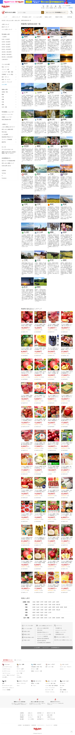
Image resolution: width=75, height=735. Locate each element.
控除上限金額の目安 (6, 119)
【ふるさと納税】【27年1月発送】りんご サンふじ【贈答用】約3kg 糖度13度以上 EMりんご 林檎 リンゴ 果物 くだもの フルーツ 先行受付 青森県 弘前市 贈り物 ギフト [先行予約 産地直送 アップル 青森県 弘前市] (27, 491)
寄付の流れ (4, 132)
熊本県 (45, 617)
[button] (47, 6)
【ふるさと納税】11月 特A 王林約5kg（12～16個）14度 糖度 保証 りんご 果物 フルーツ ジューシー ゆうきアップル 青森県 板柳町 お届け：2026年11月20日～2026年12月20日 (40, 467)
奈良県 (53, 609)
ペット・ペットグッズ (50, 687)
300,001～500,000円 (6, 54)
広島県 (45, 612)
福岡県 (34, 617)
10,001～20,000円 (6, 41)
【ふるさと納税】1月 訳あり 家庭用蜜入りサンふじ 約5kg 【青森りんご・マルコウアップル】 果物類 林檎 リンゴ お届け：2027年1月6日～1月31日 (53, 491)
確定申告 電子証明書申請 (43, 638)
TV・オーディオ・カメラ (7, 685)
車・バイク (33, 685)
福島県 (57, 601)
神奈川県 (58, 604)
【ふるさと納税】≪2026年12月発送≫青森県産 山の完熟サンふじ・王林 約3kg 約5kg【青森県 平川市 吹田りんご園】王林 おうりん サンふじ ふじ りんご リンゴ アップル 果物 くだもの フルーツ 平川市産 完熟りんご (53, 585)
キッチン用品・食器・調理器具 (52, 685)
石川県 (41, 607)
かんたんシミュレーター (7, 114)
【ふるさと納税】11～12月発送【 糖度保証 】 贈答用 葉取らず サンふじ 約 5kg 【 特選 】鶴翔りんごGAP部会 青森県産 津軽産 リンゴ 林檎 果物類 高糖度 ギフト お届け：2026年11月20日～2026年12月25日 (53, 420)
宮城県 (45, 601)
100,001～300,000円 (6, 52)
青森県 (37, 601)
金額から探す (27, 631)
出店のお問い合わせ (6, 165)
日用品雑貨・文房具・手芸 (36, 666)
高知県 (45, 615)
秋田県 (49, 601)
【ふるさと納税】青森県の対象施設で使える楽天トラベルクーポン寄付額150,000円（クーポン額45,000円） (53, 467)
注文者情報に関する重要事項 (44, 642)
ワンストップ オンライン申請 (44, 634)
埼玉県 (45, 604)
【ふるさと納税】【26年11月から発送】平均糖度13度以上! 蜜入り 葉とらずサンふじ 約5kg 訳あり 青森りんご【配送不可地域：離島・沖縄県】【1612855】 (53, 538)
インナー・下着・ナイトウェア (8, 675)
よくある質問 (5, 134)
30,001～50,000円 (6, 46)
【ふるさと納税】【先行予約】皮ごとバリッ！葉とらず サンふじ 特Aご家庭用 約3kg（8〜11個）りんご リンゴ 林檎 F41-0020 (27, 372)
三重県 (34, 609)
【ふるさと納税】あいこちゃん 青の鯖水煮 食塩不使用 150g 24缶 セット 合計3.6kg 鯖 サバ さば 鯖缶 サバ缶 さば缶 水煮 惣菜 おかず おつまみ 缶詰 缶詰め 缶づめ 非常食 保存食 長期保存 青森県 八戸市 (53, 348)
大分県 (49, 617)
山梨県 (49, 607)
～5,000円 (4, 36)
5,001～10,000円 (6, 39)
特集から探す (27, 640)
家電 (3, 683)
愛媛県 (41, 615)
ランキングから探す (28, 625)
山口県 (49, 612)
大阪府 (45, 609)
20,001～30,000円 (6, 44)
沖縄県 (62, 617)
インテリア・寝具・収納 (7, 71)
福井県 (45, 607)
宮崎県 (53, 617)
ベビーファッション (6, 673)
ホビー (61, 687)
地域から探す (17, 20)
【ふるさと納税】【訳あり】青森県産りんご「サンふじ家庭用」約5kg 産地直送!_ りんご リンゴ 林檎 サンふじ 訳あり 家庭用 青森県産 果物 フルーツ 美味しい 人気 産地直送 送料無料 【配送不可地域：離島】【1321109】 (53, 514)
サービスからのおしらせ (7, 149)
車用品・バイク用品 (35, 683)
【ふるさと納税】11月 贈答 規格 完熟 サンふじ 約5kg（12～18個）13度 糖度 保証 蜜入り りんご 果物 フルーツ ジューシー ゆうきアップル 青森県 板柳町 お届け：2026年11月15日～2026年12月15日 (67, 420)
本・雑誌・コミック (64, 691)
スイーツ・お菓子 (20, 668)
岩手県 (41, 601)
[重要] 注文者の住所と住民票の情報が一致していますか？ (9, 152)
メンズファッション (6, 668)
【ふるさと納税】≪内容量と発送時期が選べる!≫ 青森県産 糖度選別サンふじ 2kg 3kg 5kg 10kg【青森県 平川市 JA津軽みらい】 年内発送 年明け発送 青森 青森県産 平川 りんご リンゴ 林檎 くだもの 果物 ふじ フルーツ (27, 443)
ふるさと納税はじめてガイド (8, 126)
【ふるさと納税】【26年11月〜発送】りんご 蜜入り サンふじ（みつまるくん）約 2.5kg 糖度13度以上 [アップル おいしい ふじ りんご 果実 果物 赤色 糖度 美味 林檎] (40, 420)
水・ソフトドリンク (21, 671)
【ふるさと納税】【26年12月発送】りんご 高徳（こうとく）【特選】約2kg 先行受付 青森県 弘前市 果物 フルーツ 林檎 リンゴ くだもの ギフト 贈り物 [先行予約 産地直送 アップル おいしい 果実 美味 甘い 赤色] (40, 348)
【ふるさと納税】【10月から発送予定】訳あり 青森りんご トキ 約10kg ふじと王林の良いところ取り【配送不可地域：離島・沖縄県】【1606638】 (40, 491)
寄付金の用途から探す (29, 637)
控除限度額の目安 (60, 634)
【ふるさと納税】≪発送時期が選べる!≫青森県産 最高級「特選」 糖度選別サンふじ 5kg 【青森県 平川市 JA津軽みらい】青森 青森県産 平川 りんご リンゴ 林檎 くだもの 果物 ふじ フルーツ (27, 396)
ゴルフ (18, 685)
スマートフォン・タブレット (8, 687)
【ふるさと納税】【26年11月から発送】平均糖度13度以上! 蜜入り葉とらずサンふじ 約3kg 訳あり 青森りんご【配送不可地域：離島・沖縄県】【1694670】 (40, 562)
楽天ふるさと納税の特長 (7, 129)
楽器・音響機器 (63, 689)
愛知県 (65, 607)
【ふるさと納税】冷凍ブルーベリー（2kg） (40, 514)
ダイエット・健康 (34, 668)
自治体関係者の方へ (55, 647)
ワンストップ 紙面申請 (42, 636)
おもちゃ (62, 668)
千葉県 (49, 604)
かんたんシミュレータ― (61, 630)
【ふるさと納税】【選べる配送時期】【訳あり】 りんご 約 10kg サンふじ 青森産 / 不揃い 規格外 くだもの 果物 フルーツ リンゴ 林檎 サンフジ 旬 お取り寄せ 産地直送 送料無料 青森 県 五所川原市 (40, 585)
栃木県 (37, 604)
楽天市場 (3, 20)
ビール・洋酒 (19, 673)
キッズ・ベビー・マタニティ (65, 666)
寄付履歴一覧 (59, 628)
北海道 (34, 601)
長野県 (53, 607)
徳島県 (34, 615)
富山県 (37, 607)
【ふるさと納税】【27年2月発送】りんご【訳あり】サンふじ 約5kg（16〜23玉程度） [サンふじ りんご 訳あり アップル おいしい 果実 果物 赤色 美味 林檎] (40, 372)
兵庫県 (49, 609)
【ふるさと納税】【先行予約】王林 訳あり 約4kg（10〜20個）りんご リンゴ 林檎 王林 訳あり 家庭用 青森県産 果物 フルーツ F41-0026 (27, 348)
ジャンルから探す (28, 628)
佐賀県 (37, 617)
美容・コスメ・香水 (49, 666)
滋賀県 (37, 609)
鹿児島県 (58, 617)
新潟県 (34, 607)
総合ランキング (5, 26)
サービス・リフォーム (50, 691)
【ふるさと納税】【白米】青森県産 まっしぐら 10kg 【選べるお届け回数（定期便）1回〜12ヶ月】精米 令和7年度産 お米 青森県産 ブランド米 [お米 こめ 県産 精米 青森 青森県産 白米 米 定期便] (67, 467)
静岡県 (61, 607)
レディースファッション (7, 666)
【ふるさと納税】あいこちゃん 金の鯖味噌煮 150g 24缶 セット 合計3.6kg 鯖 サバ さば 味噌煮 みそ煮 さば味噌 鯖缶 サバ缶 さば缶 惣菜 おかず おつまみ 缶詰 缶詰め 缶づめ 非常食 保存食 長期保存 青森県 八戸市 (40, 538)
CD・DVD (62, 685)
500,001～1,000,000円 (7, 57)
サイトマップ (45, 647)
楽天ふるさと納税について (8, 163)
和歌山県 (58, 609)
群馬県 (41, 604)
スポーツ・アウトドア (7, 82)
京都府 (41, 609)
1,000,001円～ (5, 59)
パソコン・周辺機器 (6, 689)
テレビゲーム (62, 683)
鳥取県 (34, 612)
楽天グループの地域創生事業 (8, 160)
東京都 (53, 604)
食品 (18, 666)
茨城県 (34, 604)
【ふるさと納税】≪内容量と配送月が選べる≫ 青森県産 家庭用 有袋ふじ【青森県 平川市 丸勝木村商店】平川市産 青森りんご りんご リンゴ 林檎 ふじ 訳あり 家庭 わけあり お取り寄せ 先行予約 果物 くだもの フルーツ (53, 562)
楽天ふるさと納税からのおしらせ (64, 640)
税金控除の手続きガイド (7, 137)
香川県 (37, 615)
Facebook (4, 178)
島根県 (37, 612)
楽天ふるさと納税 (9, 20)
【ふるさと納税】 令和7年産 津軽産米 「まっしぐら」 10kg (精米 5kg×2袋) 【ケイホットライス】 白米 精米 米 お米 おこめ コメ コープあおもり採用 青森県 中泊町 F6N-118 (67, 491)
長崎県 (41, 617)
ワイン (18, 675)
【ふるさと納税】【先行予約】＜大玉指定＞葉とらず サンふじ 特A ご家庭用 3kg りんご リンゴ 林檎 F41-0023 (53, 372)
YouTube (4, 173)
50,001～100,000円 (6, 49)
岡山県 (41, 612)
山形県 (53, 601)
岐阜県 (57, 607)
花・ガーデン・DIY (49, 689)
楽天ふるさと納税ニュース (62, 637)
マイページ (59, 625)
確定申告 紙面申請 (41, 640)
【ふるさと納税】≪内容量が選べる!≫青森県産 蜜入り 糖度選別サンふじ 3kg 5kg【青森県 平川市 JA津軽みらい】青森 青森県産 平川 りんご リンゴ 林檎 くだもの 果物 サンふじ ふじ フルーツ (53, 325)
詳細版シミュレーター (7, 117)
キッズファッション (6, 671)
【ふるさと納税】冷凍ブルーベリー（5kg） (66, 443)
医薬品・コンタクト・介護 (36, 671)
